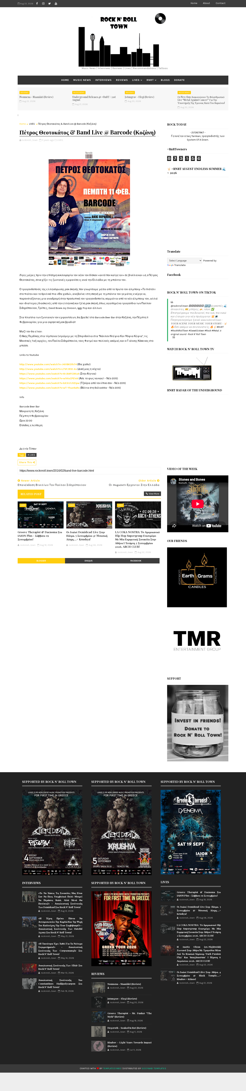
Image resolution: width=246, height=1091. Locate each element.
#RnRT (220, 327)
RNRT (150, 80)
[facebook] (37, 3)
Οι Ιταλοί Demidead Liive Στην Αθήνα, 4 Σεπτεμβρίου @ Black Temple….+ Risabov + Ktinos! (199, 975)
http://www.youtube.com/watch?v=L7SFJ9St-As (48, 369)
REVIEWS (122, 80)
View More (154, 493)
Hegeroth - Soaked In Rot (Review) (127, 1027)
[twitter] (49, 3)
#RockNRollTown (179, 330)
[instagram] (43, 3)
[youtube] (56, 3)
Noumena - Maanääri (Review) (36, 97)
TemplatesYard (112, 1068)
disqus (89, 560)
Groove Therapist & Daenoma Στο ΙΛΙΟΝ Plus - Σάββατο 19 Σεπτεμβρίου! (40, 535)
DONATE (179, 80)
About (206, 3)
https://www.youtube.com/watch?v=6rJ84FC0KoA (49, 373)
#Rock (208, 330)
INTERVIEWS (103, 80)
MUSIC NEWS (82, 80)
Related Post (31, 494)
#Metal (215, 330)
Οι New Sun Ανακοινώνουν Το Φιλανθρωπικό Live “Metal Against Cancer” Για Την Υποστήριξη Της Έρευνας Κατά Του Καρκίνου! (201, 100)
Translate (179, 265)
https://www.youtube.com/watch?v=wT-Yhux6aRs (49, 387)
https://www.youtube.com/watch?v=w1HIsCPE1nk (48, 378)
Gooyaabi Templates (154, 1068)
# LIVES (31, 455)
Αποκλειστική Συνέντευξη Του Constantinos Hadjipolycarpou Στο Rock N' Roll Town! (60, 983)
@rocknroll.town (179, 305)
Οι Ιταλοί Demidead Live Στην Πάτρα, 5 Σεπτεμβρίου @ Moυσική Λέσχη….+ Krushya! (87, 535)
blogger (41, 560)
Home (194, 3)
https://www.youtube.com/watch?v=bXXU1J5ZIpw (49, 383)
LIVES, (60, 140)
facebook (135, 560)
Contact (220, 3)
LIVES (136, 80)
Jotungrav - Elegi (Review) (139, 97)
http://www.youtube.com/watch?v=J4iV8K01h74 (48, 364)
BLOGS (165, 80)
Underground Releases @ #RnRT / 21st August (94, 98)
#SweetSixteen (196, 330)
